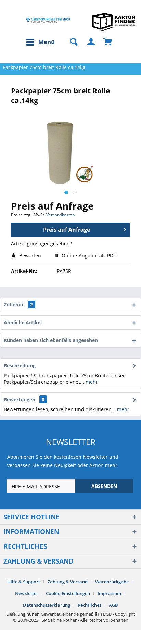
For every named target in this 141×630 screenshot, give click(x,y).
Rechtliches (89, 605)
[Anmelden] (91, 42)
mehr (91, 382)
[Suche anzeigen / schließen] (71, 42)
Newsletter (26, 593)
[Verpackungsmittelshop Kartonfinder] (114, 22)
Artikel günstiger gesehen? (41, 243)
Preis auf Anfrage (66, 230)
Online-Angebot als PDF (88, 255)
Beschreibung (20, 365)
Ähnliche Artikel (23, 322)
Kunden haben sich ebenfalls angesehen (51, 340)
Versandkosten (60, 215)
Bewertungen (19, 399)
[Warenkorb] (108, 42)
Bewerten (29, 255)
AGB (113, 605)
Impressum (109, 593)
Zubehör (18, 304)
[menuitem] (40, 42)
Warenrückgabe (112, 582)
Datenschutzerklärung (46, 605)
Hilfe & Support (23, 582)
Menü (46, 42)
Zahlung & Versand (68, 582)
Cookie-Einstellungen (68, 593)
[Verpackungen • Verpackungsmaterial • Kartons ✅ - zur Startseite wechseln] (47, 20)
